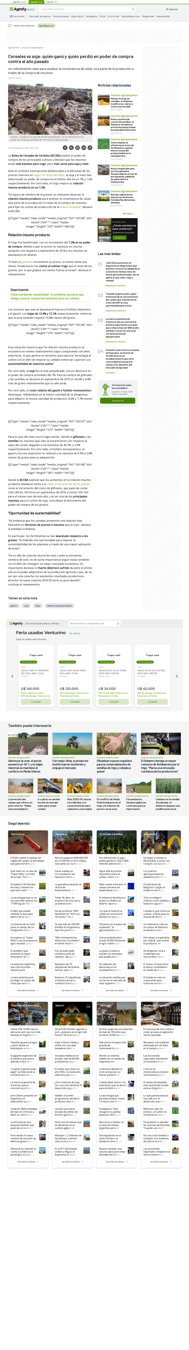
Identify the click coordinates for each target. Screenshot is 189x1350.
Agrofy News (14, 47)
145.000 (32, 689)
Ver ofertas (74, 633)
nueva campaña (70, 207)
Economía (113, 16)
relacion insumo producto (59, 605)
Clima (102, 16)
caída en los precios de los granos (68, 484)
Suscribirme (118, 400)
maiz (37, 605)
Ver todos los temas (26, 990)
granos (13, 605)
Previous (11, 676)
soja (26, 605)
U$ (23, 689)
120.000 (71, 689)
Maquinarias (163, 16)
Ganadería (91, 16)
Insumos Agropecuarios (33, 47)
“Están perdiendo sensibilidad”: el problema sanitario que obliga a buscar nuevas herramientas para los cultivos (47, 296)
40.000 (149, 689)
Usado (23, 667)
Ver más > (128, 213)
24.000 (110, 689)
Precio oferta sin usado (32, 693)
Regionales (148, 16)
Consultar (36, 701)
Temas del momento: (24, 25)
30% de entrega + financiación (35, 696)
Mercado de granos (40, 16)
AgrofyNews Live (130, 16)
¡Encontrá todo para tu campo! (42, 623)
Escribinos (119, 237)
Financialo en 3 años (69, 696)
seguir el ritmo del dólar (49, 175)
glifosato (27, 262)
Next (177, 676)
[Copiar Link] (90, 147)
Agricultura (77, 16)
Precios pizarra (61, 16)
